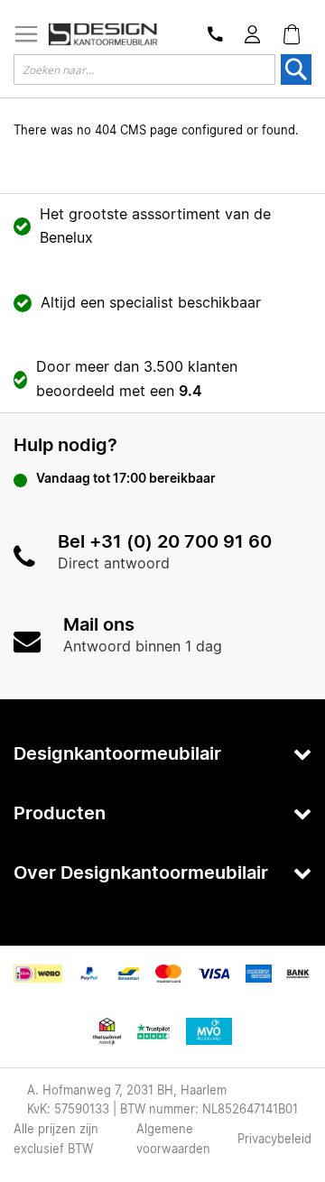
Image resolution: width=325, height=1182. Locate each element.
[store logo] (103, 34)
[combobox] (144, 69)
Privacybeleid (274, 1140)
